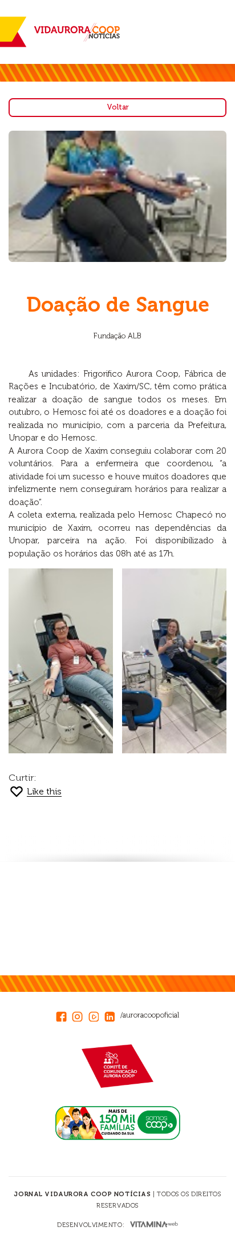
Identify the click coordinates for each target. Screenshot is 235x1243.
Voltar (118, 107)
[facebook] (64, 1015)
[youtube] (96, 1015)
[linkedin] (112, 1015)
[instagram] (80, 1015)
